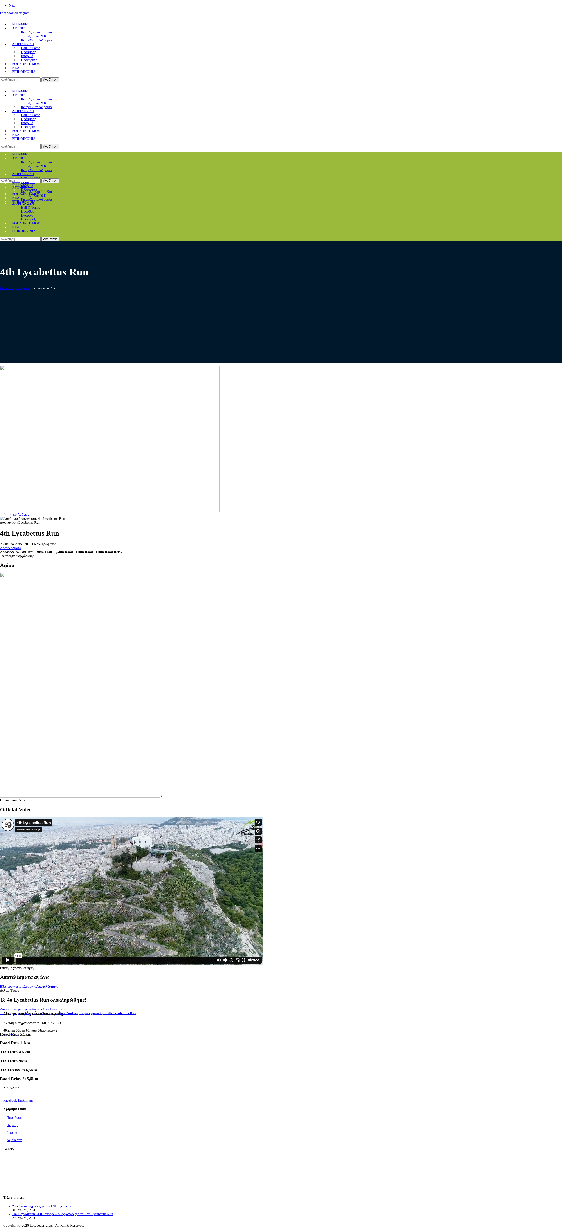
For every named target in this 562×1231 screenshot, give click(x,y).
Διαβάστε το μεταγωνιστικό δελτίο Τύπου (31, 1009)
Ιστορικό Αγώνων (19, 288)
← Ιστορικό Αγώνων (14, 514)
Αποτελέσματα (10, 548)
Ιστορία (12, 1132)
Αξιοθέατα (14, 1140)
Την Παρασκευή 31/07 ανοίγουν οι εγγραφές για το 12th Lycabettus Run (62, 1214)
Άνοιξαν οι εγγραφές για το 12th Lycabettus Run (45, 1206)
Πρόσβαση (14, 1117)
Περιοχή (12, 1125)
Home (3, 288)
